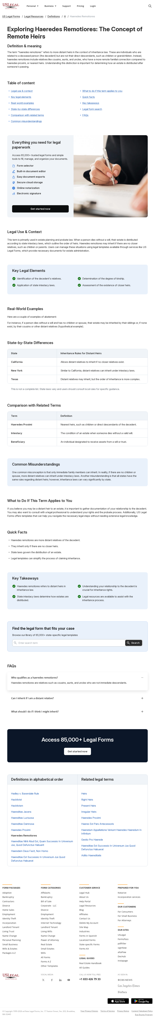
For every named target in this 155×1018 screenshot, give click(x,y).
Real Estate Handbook (90, 963)
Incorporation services (129, 897)
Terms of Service (108, 1011)
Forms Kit (84, 948)
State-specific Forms (89, 944)
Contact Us (84, 918)
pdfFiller (122, 943)
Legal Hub (84, 892)
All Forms (45, 957)
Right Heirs (87, 799)
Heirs (84, 793)
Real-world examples (22, 103)
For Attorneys (124, 920)
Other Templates (49, 966)
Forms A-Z (46, 961)
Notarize (122, 892)
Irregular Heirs (88, 811)
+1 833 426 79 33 (90, 979)
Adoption (7, 892)
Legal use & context (22, 90)
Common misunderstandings (26, 121)
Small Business (10, 944)
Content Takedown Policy (142, 1011)
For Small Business (127, 915)
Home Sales (8, 909)
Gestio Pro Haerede (92, 839)
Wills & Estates (9, 948)
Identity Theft (9, 918)
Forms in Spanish (88, 935)
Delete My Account (88, 922)
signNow (122, 947)
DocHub (122, 956)
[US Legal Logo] (10, 976)
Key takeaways (90, 103)
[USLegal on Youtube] (68, 980)
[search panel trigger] (150, 6)
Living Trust (8, 931)
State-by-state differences (25, 109)
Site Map (83, 927)
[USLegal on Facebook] (51, 980)
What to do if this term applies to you (102, 90)
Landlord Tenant (10, 927)
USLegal (122, 934)
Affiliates (83, 914)
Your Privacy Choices (89, 1011)
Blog (81, 909)
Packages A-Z (9, 952)
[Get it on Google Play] (142, 1001)
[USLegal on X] (43, 980)
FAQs (85, 115)
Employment (8, 914)
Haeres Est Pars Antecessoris (97, 823)
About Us (84, 897)
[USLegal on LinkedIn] (60, 980)
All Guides (84, 967)
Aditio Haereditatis (91, 855)
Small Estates (47, 948)
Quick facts (88, 97)
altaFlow (122, 952)
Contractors (8, 901)
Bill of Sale (46, 901)
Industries (84, 931)
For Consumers (125, 911)
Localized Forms (87, 940)
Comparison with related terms (27, 115)
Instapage (123, 960)
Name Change (9, 935)
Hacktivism (17, 805)
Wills (43, 952)
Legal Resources (87, 905)
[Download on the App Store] (118, 1001)
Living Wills (46, 931)
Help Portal (85, 901)
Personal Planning (11, 940)
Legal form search (92, 109)
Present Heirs (88, 805)
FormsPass (123, 939)
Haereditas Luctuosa (22, 817)
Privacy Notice (123, 1011)
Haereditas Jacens (21, 811)
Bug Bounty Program (144, 1014)
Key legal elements (21, 97)
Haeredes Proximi (20, 829)
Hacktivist (16, 799)
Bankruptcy (8, 897)
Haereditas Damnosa (22, 823)
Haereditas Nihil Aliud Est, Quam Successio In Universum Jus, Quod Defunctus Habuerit (42, 843)
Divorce (6, 905)
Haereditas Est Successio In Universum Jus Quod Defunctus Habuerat (38, 859)
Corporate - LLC (48, 905)
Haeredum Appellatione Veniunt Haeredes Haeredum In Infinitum (111, 831)
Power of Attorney (50, 940)
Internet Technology (51, 922)
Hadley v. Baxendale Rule (25, 793)
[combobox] (77, 643)
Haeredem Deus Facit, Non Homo (29, 851)
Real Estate (46, 944)
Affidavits (45, 892)
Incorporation (9, 922)
